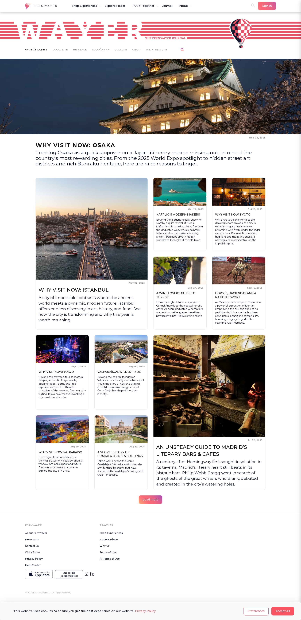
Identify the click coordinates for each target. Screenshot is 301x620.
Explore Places (109, 539)
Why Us (105, 545)
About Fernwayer (36, 533)
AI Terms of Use (110, 558)
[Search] (253, 5)
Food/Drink (100, 49)
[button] (41, 6)
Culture (121, 49)
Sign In (267, 5)
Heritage (80, 49)
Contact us (32, 545)
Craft (136, 49)
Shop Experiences (111, 533)
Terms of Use (108, 552)
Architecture (156, 49)
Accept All (283, 611)
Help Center (33, 565)
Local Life (60, 49)
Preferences (256, 611)
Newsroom (32, 539)
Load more (150, 499)
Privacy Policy (145, 611)
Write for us (32, 552)
